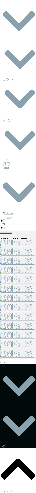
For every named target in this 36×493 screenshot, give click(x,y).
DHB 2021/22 (6, 168)
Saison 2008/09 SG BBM (8, 218)
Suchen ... (2, 362)
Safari (11, 491)
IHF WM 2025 (6, 120)
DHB (7, 78)
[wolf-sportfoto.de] (3, 225)
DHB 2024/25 (6, 165)
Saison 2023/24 (7, 169)
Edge (15, 491)
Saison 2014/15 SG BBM (8, 213)
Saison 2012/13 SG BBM (8, 215)
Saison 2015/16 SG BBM (8, 212)
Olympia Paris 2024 (7, 161)
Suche (3, 219)
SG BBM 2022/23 (7, 163)
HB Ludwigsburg (9, 118)
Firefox (5, 491)
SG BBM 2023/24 (7, 162)
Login (3, 221)
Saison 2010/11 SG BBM (8, 216)
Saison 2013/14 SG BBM (8, 214)
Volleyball (6, 170)
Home (5, 171)
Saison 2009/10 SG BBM (8, 217)
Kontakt (3, 220)
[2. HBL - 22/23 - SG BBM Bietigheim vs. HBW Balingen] (17, 240)
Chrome (8, 491)
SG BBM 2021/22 (7, 164)
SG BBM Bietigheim (9, 79)
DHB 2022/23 (6, 167)
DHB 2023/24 (6, 166)
